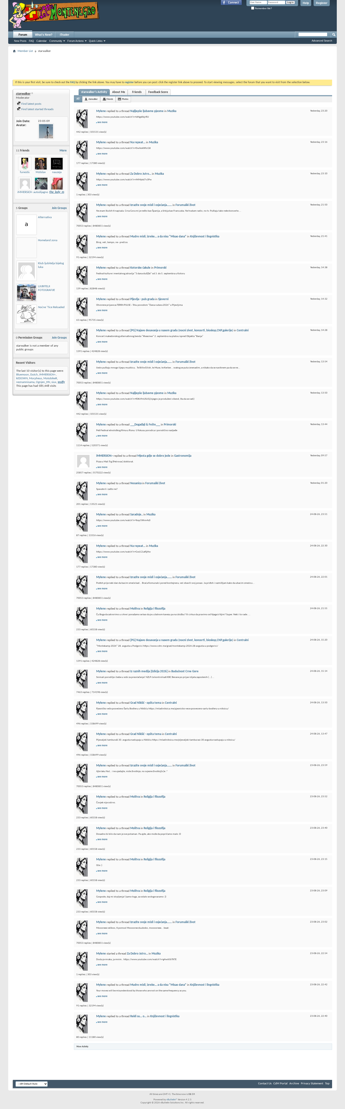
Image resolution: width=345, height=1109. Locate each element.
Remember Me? (263, 8)
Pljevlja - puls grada (142, 299)
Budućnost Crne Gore (185, 671)
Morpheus (35, 378)
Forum (23, 34)
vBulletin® (171, 1099)
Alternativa (45, 217)
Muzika (171, 111)
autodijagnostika (43, 192)
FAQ (31, 40)
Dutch (34, 374)
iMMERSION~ (25, 192)
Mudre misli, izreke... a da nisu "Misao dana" (158, 236)
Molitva (135, 608)
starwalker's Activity (94, 92)
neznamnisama (25, 382)
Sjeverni (163, 299)
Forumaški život (186, 205)
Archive (294, 1083)
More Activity (82, 1047)
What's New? (43, 34)
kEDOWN (22, 378)
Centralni (243, 330)
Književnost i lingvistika (204, 236)
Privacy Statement (312, 1083)
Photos (125, 99)
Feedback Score (158, 92)
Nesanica (136, 483)
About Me (118, 92)
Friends (137, 92)
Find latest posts (31, 103)
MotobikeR (50, 378)
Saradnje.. (136, 514)
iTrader (64, 34)
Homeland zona (47, 240)
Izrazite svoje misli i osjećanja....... (151, 205)
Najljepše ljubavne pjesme (147, 111)
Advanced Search (322, 40)
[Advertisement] (172, 64)
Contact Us (265, 1083)
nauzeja (56, 172)
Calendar (41, 40)
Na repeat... (137, 142)
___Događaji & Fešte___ (145, 424)
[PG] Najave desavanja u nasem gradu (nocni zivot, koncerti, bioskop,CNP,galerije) (181, 330)
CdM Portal (280, 1083)
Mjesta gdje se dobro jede (153, 455)
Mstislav (41, 172)
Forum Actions (75, 40)
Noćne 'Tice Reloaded (51, 307)
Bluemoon (22, 374)
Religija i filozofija (154, 608)
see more (102, 122)
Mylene (101, 111)
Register (321, 3)
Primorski (160, 267)
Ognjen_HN (43, 382)
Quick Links (96, 40)
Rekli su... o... (138, 1016)
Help (306, 3)
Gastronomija (182, 455)
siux (53, 382)
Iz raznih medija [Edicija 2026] (149, 671)
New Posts (20, 40)
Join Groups (59, 208)
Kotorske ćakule (140, 267)
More (63, 150)
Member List (25, 51)
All (78, 99)
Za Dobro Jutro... (140, 173)
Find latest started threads (37, 109)
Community (55, 40)
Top (327, 1083)
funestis (25, 172)
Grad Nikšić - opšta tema (145, 702)
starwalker (93, 99)
